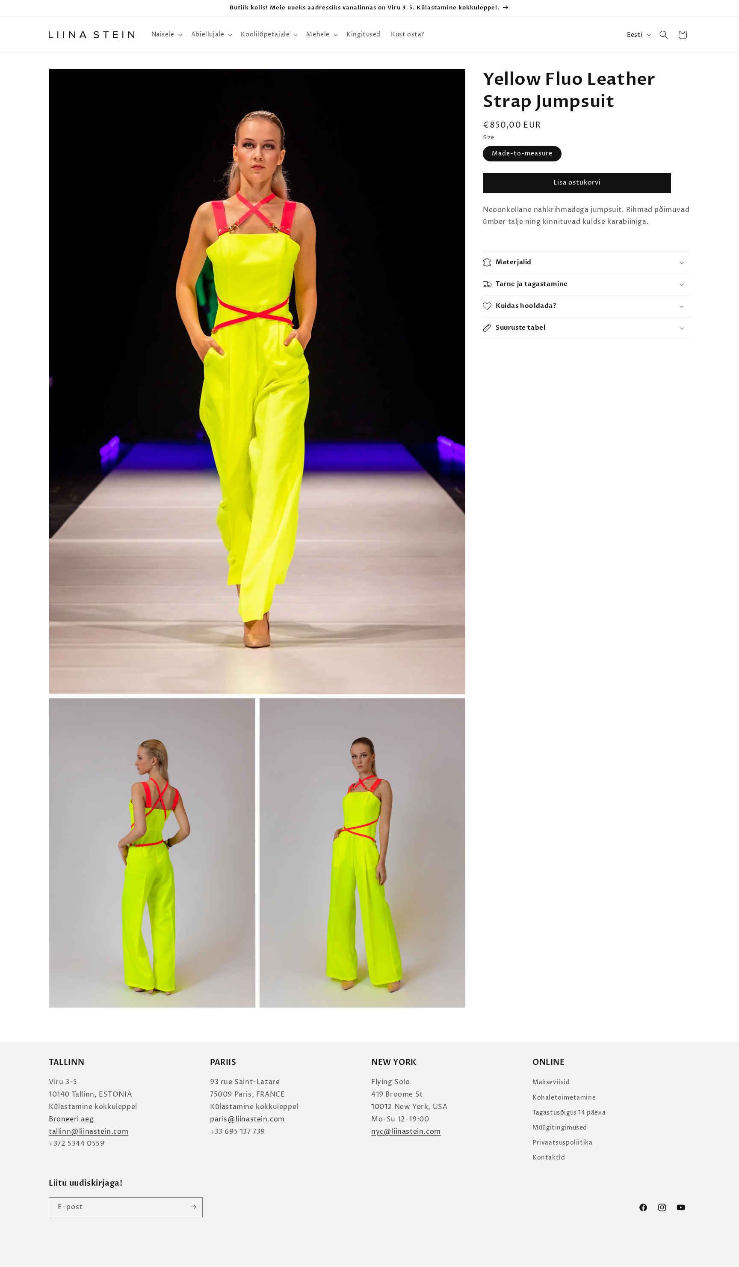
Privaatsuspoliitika (562, 1143)
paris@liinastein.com (247, 1119)
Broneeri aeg (71, 1119)
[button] (166, 35)
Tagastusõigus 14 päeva (569, 1113)
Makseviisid (551, 1082)
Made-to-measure (522, 153)
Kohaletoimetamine (564, 1098)
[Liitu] (192, 1207)
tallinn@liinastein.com (88, 1131)
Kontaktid (548, 1158)
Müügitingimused (559, 1128)
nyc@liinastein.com (406, 1131)
